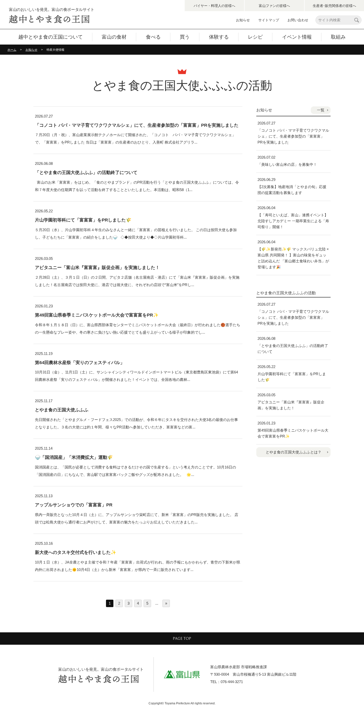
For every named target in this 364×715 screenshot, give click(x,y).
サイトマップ (268, 20)
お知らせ (243, 20)
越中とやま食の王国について (50, 37)
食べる (153, 37)
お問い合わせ (297, 20)
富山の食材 (114, 37)
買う (185, 37)
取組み (338, 37)
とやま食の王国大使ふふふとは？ (293, 452)
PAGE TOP (182, 638)
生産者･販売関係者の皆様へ (334, 6)
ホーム (11, 49)
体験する (219, 37)
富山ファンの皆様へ (274, 6)
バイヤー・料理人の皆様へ (214, 6)
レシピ (255, 37)
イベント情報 (297, 37)
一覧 (320, 110)
